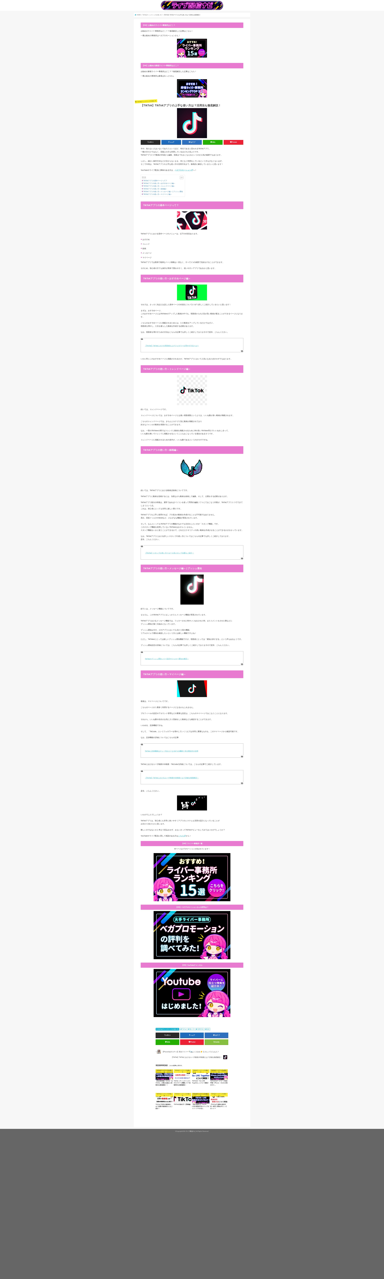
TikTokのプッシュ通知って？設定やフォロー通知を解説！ (167, 659)
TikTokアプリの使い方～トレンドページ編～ (159, 186)
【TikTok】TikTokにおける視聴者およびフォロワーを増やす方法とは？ (172, 346)
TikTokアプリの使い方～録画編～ (155, 189)
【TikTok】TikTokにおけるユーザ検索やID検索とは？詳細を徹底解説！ (172, 778)
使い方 (192, 1029)
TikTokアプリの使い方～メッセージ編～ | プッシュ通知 (163, 191)
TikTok (184, 1029)
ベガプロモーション (183, 170)
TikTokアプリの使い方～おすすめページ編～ (159, 183)
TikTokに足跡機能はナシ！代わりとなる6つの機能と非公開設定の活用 (171, 751)
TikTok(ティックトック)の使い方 (168, 1029)
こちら (181, 836)
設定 (208, 1029)
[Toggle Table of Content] (180, 177)
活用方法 (200, 1029)
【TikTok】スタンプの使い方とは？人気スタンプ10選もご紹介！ (169, 553)
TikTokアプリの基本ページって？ (155, 180)
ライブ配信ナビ (191, 1131)
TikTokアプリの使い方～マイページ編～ (157, 194)
